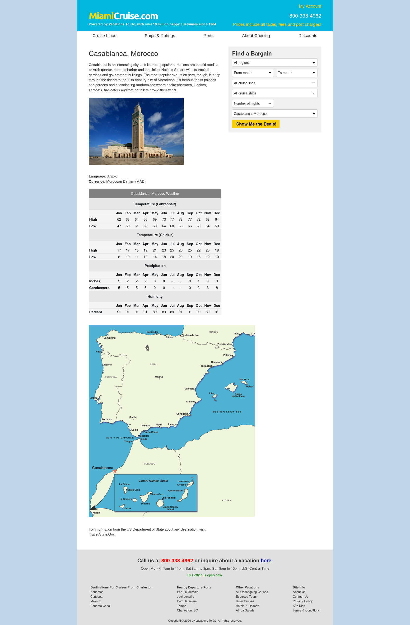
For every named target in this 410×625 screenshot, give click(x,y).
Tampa (181, 605)
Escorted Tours (246, 596)
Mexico (95, 601)
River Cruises (245, 601)
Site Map (299, 605)
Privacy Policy (303, 601)
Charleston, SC (187, 610)
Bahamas (96, 591)
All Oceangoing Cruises (252, 591)
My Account (310, 6)
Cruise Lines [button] (104, 35)
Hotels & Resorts (247, 605)
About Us (299, 591)
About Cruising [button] (256, 35)
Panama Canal (100, 605)
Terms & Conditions (306, 610)
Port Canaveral (187, 601)
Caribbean (97, 596)
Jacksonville (185, 596)
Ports (209, 35)
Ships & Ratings (160, 35)
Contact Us (300, 596)
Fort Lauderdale (187, 591)
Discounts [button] (307, 35)
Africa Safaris (245, 610)
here (266, 560)
